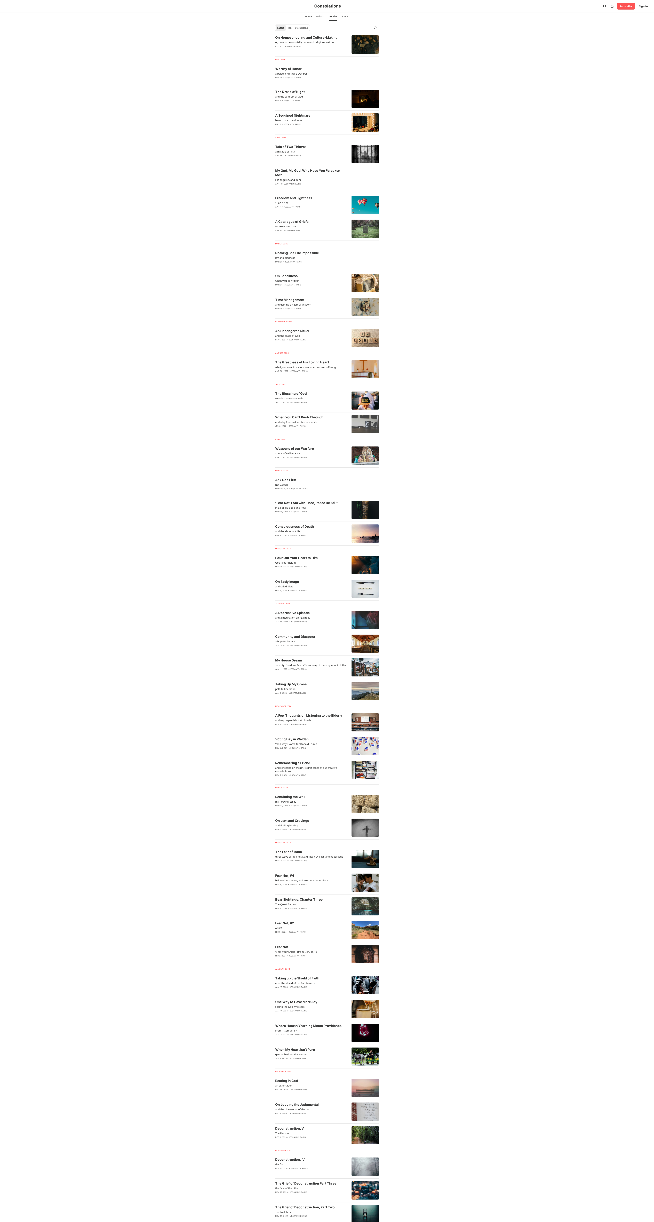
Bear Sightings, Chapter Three (299, 899)
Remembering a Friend (292, 763)
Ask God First (285, 480)
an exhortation (283, 1085)
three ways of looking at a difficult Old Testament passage (309, 856)
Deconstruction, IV (290, 1160)
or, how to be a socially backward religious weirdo (304, 42)
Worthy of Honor (288, 69)
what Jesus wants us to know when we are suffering (305, 367)
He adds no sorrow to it (289, 398)
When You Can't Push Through (299, 417)
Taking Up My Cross (291, 684)
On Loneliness (286, 276)
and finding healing (286, 825)
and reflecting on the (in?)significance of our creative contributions (306, 769)
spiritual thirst (283, 1212)
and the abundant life (287, 531)
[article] (327, 44)
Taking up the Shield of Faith (297, 978)
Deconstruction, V (289, 1128)
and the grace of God (287, 335)
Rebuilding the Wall (290, 797)
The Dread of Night (290, 92)
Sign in (643, 6)
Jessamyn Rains (292, 46)
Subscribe (626, 6)
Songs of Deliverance (287, 453)
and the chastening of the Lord (293, 1109)
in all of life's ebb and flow (290, 507)
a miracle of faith (285, 151)
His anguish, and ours (288, 179)
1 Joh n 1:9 (281, 202)
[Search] (604, 6)
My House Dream (288, 660)
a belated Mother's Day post (291, 73)
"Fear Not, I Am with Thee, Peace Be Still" (306, 503)
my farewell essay (285, 801)
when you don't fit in (287, 280)
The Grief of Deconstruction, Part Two (305, 1207)
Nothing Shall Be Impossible (297, 253)
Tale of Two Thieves (291, 147)
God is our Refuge (285, 562)
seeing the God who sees (290, 1006)
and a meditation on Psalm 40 (292, 617)
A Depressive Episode (292, 613)
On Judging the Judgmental (297, 1105)
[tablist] (292, 28)
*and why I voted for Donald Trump (296, 744)
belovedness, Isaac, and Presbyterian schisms (302, 880)
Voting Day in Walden (292, 739)
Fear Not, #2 (284, 923)
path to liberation (285, 689)
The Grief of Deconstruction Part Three (305, 1183)
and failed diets (284, 586)
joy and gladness (285, 257)
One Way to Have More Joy (296, 1002)
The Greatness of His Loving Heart (302, 362)
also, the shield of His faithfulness (295, 983)
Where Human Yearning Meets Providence (308, 1026)
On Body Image (287, 582)
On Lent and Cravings (292, 821)
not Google (281, 484)
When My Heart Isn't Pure (295, 1050)
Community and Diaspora (295, 637)
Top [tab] (290, 27)
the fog (279, 1164)
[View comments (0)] (301, 82)
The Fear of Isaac (288, 852)
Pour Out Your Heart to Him (296, 558)
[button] (308, 16)
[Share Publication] (612, 6)
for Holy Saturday (285, 226)
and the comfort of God (289, 96)
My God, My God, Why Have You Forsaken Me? (307, 173)
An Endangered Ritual (292, 331)
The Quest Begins (285, 904)
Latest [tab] (280, 27)
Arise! (278, 928)
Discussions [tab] (301, 27)
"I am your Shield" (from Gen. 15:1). (296, 951)
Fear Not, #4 (284, 876)
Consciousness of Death (294, 527)
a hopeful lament (285, 641)
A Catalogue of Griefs (292, 222)
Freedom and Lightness (293, 198)
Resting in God (286, 1081)
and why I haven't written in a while (296, 422)
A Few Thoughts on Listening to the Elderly (308, 715)
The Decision (282, 1133)
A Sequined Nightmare (292, 115)
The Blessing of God (291, 394)
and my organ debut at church (293, 720)
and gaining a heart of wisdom (293, 304)
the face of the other (287, 1188)
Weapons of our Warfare (294, 449)
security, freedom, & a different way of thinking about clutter (310, 665)
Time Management (289, 300)
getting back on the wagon (291, 1054)
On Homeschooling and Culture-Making (306, 37)
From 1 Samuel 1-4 (286, 1030)
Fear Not (281, 947)
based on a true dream (288, 120)
